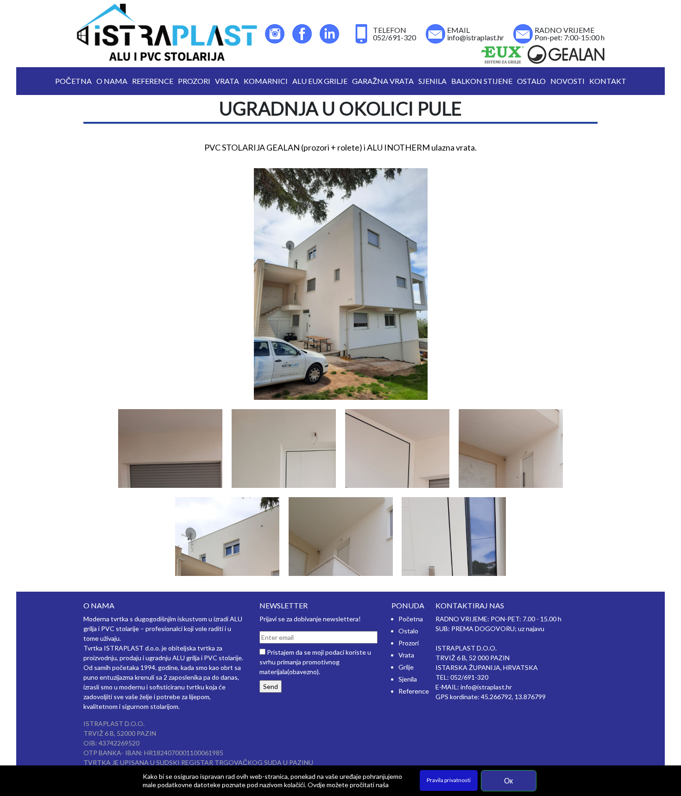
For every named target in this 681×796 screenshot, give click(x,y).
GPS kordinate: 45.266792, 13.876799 (490, 697)
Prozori (408, 643)
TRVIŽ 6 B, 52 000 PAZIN (472, 658)
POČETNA (74, 80)
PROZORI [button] (194, 80)
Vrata (406, 655)
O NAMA (111, 80)
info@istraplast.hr (475, 37)
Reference (413, 691)
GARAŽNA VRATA (383, 80)
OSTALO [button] (531, 80)
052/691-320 (394, 37)
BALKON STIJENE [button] (481, 80)
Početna (410, 619)
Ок (508, 780)
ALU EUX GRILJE (319, 80)
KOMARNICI (266, 80)
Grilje (406, 667)
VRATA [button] (227, 80)
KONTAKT (607, 80)
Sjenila (407, 679)
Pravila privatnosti (449, 780)
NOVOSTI (567, 80)
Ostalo (408, 631)
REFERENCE (152, 80)
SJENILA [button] (432, 80)
